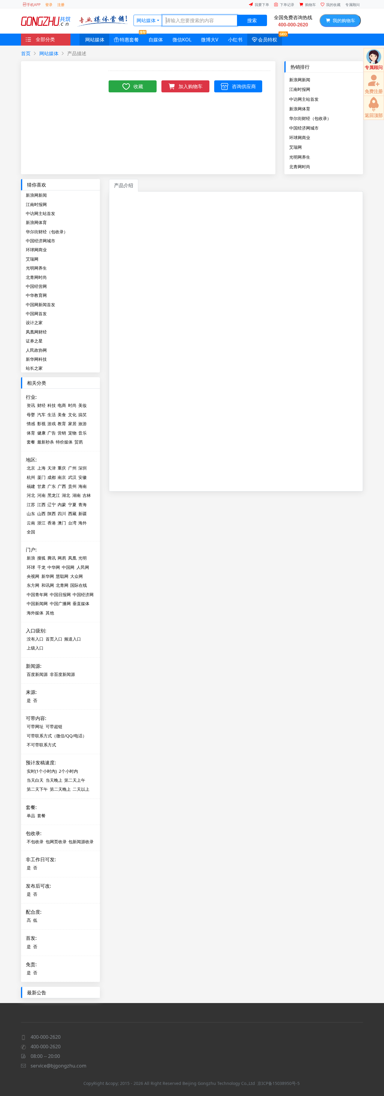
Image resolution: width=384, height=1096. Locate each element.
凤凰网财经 (36, 332)
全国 (31, 532)
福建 (31, 486)
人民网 (82, 567)
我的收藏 (333, 4)
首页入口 (54, 639)
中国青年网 (37, 594)
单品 (31, 815)
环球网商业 (299, 137)
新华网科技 (36, 359)
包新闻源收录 (81, 841)
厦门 (41, 477)
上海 (41, 468)
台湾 (72, 523)
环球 (31, 567)
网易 (62, 558)
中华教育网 (36, 295)
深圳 (82, 468)
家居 (72, 423)
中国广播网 (60, 603)
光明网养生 (299, 157)
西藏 (72, 513)
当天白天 (35, 780)
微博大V (209, 39)
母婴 (31, 414)
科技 (51, 405)
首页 (26, 53)
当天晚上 (54, 780)
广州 (72, 468)
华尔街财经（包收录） (310, 118)
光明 (82, 558)
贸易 (78, 442)
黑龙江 (53, 495)
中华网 (53, 567)
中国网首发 (36, 313)
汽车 (41, 414)
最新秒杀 (45, 442)
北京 (31, 468)
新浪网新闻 (299, 79)
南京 (62, 477)
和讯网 (47, 585)
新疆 (82, 513)
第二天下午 (37, 789)
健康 (41, 433)
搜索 (252, 20)
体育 (31, 433)
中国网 (68, 567)
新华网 (47, 576)
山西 (41, 513)
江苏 (31, 504)
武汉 (72, 477)
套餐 (31, 442)
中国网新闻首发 (40, 304)
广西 (62, 486)
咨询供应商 (244, 86)
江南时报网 (299, 89)
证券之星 (34, 341)
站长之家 (34, 368)
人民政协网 (36, 350)
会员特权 (267, 39)
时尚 (72, 405)
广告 (51, 433)
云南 (31, 523)
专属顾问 (352, 4)
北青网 (62, 585)
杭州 (31, 477)
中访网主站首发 (304, 99)
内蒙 (62, 504)
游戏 (51, 423)
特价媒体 (64, 442)
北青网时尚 (299, 166)
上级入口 (35, 648)
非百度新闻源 (62, 674)
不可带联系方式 (41, 745)
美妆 (82, 405)
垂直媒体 (81, 603)
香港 (51, 523)
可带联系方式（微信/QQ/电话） (57, 736)
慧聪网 (62, 576)
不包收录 (35, 841)
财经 (41, 405)
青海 (82, 504)
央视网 (33, 576)
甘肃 (41, 486)
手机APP (33, 4)
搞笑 (82, 414)
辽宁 (51, 504)
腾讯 (51, 558)
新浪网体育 (299, 108)
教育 (62, 423)
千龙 (41, 567)
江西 (41, 504)
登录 (48, 4)
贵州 (72, 486)
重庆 (62, 468)
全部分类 (45, 39)
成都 (51, 477)
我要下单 (262, 4)
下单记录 (287, 4)
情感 (31, 423)
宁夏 (72, 504)
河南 (41, 495)
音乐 (82, 433)
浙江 (41, 523)
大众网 (76, 576)
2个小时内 (68, 771)
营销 (62, 433)
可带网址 (35, 726)
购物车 (310, 4)
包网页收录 (56, 841)
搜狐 (41, 558)
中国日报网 (60, 594)
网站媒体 (146, 20)
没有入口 (35, 639)
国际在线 (78, 585)
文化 (72, 414)
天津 (51, 468)
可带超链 (54, 726)
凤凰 (72, 558)
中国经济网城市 (304, 127)
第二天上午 (74, 780)
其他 (50, 613)
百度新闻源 (37, 674)
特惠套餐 (129, 39)
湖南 (76, 495)
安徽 (82, 477)
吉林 (86, 495)
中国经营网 (36, 286)
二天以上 (81, 789)
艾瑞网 (295, 147)
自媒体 (155, 39)
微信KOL (181, 39)
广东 (51, 486)
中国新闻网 (37, 603)
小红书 (235, 39)
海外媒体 (35, 613)
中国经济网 (83, 594)
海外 (82, 523)
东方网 (33, 585)
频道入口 (72, 639)
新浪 (31, 558)
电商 (62, 405)
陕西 (51, 513)
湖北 (66, 495)
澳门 (62, 523)
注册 (60, 4)
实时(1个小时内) (42, 771)
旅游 (82, 423)
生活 (51, 414)
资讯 (31, 405)
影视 (41, 423)
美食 (62, 414)
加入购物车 (190, 86)
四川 (62, 513)
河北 (31, 495)
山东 (31, 513)
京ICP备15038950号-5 (278, 1083)
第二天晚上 (60, 789)
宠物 (72, 433)
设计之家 (34, 322)
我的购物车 (342, 20)
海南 (82, 486)
